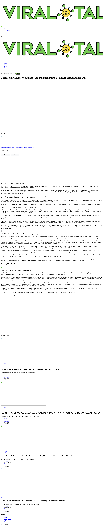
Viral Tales (6, 375)
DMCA (5, 520)
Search (18, 73)
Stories (5, 29)
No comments (6, 377)
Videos (5, 33)
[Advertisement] (51, 170)
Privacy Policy (7, 519)
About (5, 517)
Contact (6, 522)
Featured (5, 363)
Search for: (3, 72)
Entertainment (7, 30)
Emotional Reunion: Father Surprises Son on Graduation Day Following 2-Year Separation (17, 147)
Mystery (6, 31)
